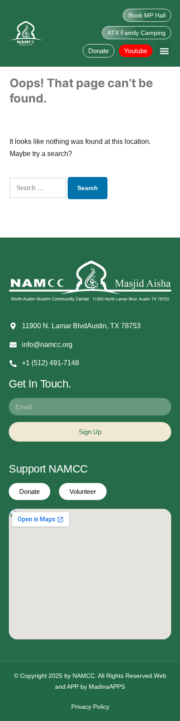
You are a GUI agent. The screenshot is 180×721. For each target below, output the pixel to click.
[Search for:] (38, 188)
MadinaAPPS (107, 686)
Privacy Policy (90, 706)
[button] (164, 51)
